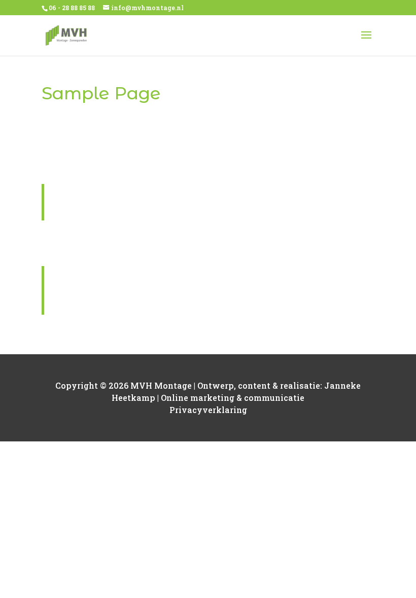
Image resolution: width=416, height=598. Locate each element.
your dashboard (254, 335)
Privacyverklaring (208, 409)
